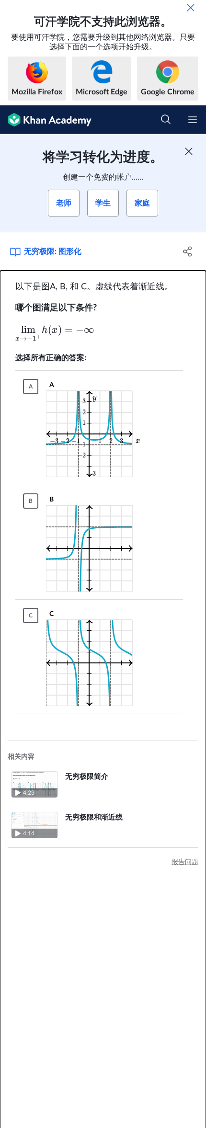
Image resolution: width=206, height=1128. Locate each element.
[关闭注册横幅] (188, 151)
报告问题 (185, 862)
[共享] (188, 251)
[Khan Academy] (46, 120)
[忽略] (190, 7)
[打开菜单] (192, 119)
